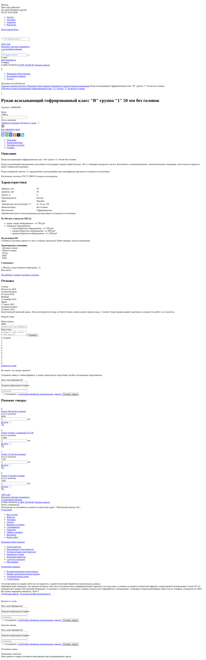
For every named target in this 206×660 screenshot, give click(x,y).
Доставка (11, 20)
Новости (11, 517)
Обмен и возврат (15, 532)
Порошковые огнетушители (20, 549)
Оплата (10, 17)
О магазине (6, 510)
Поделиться (6, 132)
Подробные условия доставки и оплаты (20, 275)
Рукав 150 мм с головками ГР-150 (17, 433)
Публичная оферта (10, 594)
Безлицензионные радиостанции (22, 571)
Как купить (12, 514)
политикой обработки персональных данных (40, 394)
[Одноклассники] (14, 135)
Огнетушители (14, 547)
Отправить (32, 335)
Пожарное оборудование (18, 73)
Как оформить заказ (10, 129)
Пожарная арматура (16, 557)
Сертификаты (13, 527)
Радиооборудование (16, 76)
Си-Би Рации (13, 579)
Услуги (10, 79)
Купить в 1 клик (28, 123)
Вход (16, 29)
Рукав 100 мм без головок (13, 411)
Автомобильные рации (18, 576)
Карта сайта (12, 537)
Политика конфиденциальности (35, 594)
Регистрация (7, 29)
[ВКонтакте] (10, 135)
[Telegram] (2, 135)
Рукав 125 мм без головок (13, 454)
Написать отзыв (8, 365)
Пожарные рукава (15, 554)
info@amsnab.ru (8, 60)
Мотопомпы (12, 562)
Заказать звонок (42, 65)
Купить (5, 422)
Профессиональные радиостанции (23, 574)
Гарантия (11, 22)
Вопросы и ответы (16, 524)
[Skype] (22, 135)
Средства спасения (16, 559)
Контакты (11, 25)
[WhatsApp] (6, 135)
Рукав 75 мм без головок (13, 475)
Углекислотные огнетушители (21, 552)
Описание (11, 140)
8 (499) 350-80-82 (26, 65)
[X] (18, 135)
